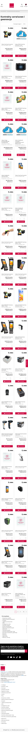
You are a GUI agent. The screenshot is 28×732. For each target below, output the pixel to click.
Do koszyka (7, 55)
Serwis (3, 694)
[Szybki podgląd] (8, 43)
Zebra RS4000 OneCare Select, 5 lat (7, 209)
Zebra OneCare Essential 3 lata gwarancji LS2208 (7, 434)
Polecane (5, 635)
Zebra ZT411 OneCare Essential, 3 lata (20, 369)
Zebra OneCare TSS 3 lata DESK (6, 369)
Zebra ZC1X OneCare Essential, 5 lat (20, 337)
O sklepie (4, 684)
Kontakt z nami (5, 686)
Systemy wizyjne (6, 625)
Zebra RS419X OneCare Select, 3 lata (7, 77)
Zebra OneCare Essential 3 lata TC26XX (7, 499)
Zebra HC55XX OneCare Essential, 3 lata (20, 305)
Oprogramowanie (6, 630)
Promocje (4, 721)
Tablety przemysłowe (7, 621)
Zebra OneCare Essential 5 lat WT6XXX (20, 77)
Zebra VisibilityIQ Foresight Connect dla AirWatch (20, 594)
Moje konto (4, 718)
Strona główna (5, 616)
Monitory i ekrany (6, 637)
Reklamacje (4, 723)
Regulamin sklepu (5, 691)
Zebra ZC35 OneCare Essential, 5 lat (20, 499)
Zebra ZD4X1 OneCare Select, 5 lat (20, 402)
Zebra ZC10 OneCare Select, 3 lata (6, 594)
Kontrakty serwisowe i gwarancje (10, 632)
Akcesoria (5, 628)
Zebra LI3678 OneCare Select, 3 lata (7, 467)
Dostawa (4, 688)
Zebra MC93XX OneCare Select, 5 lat (7, 562)
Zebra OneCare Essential (7, 44)
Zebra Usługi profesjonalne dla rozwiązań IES (5, 141)
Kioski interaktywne (7, 626)
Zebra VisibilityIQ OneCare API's (5, 176)
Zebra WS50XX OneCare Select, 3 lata (7, 305)
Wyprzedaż (5, 636)
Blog (2, 695)
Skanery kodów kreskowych (9, 619)
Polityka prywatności (6, 692)
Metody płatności (5, 720)
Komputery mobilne (7, 618)
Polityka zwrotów (5, 689)
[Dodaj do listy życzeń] (6, 43)
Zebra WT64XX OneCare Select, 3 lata (20, 109)
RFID (4, 622)
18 (23, 611)
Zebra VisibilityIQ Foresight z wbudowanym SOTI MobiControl (19, 142)
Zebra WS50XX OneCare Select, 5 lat (20, 243)
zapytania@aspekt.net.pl (9, 682)
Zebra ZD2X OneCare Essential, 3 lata (20, 45)
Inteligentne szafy (7, 624)
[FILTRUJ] (27, 366)
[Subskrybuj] (26, 651)
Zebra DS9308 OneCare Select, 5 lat (7, 402)
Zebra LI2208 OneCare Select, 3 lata (7, 109)
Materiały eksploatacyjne (8, 627)
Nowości (4, 633)
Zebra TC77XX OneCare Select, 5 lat (20, 562)
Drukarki (4, 620)
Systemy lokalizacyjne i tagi (9, 631)
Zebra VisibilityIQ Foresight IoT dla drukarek (19, 209)
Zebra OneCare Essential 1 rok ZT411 (20, 434)
